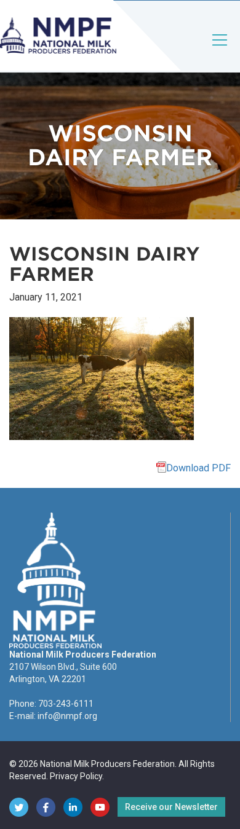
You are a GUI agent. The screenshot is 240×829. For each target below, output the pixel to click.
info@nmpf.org (67, 716)
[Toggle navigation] (220, 50)
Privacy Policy (76, 776)
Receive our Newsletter (171, 807)
